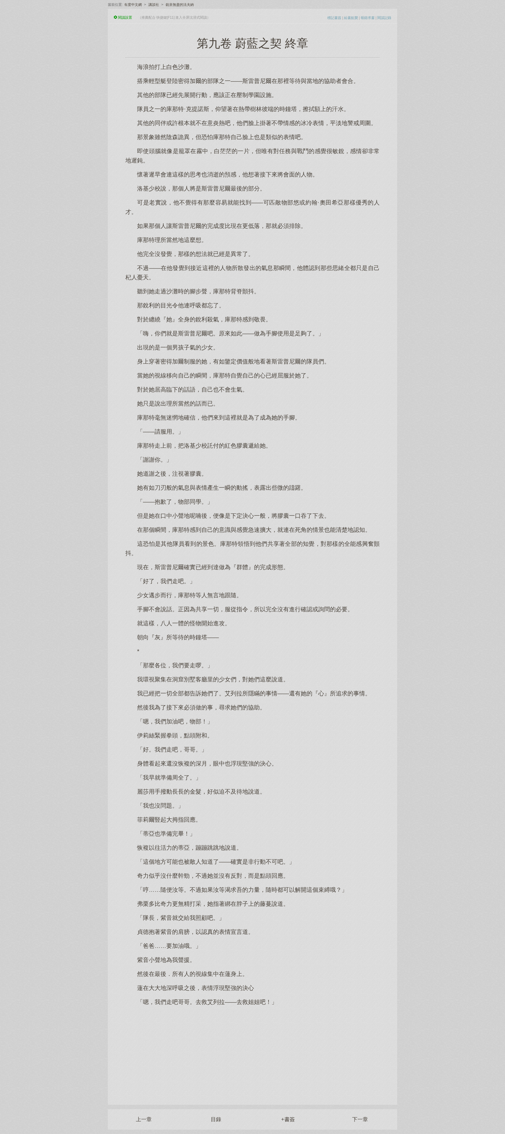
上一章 (144, 1119)
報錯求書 (368, 18)
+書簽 (288, 1119)
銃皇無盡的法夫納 (180, 5)
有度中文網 (133, 5)
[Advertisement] (252, 1052)
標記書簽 (334, 18)
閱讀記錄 (384, 18)
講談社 (153, 5)
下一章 (360, 1119)
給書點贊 (351, 18)
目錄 (216, 1119)
